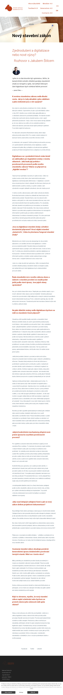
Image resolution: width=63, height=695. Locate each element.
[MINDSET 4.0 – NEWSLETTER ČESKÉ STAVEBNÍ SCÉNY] (14, 8)
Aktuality (31, 24)
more (31, 688)
